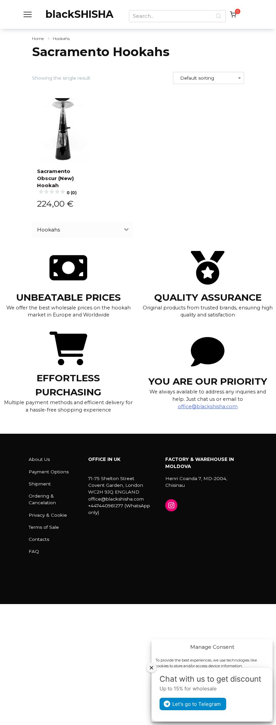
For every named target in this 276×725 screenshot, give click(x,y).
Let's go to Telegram (196, 704)
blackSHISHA (79, 14)
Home (38, 38)
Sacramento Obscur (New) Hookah (57, 181)
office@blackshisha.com (208, 406)
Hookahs (61, 38)
